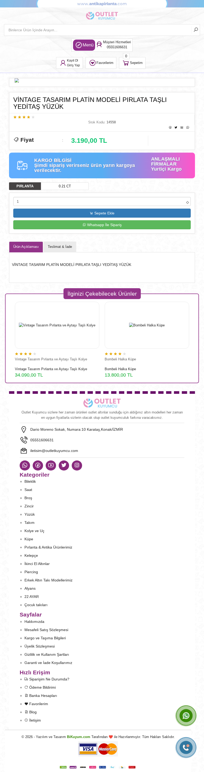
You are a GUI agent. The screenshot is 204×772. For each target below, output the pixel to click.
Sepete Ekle (103, 213)
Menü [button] (88, 45)
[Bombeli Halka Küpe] (147, 325)
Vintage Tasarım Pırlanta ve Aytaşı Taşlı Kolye (51, 359)
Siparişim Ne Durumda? (48, 679)
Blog (32, 712)
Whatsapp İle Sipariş (104, 225)
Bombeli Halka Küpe (120, 359)
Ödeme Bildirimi (42, 687)
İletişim (34, 720)
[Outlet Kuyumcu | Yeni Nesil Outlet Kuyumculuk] (102, 403)
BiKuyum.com (78, 737)
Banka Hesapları (42, 695)
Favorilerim (38, 704)
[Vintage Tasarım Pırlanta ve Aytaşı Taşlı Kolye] (57, 325)
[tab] (26, 246)
